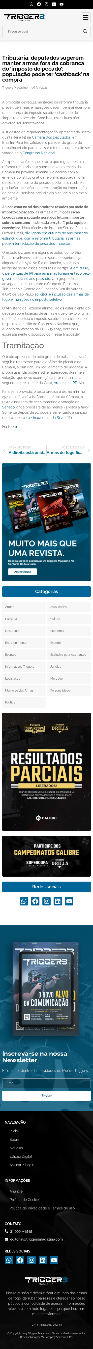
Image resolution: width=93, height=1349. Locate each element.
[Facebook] (39, 4)
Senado (8, 407)
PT (68, 418)
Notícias (16, 1148)
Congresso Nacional (39, 153)
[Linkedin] (54, 4)
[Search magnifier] (85, 31)
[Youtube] (61, 4)
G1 (15, 427)
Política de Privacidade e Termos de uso (42, 1208)
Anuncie (16, 1191)
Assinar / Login (22, 1165)
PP (75, 383)
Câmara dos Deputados (51, 137)
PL (9, 319)
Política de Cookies (25, 1200)
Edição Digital (21, 1156)
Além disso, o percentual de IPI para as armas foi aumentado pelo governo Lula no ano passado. (46, 273)
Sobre (14, 1140)
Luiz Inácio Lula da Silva (45, 418)
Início (14, 1131)
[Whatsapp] (31, 4)
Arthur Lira (62, 383)
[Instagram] (46, 4)
